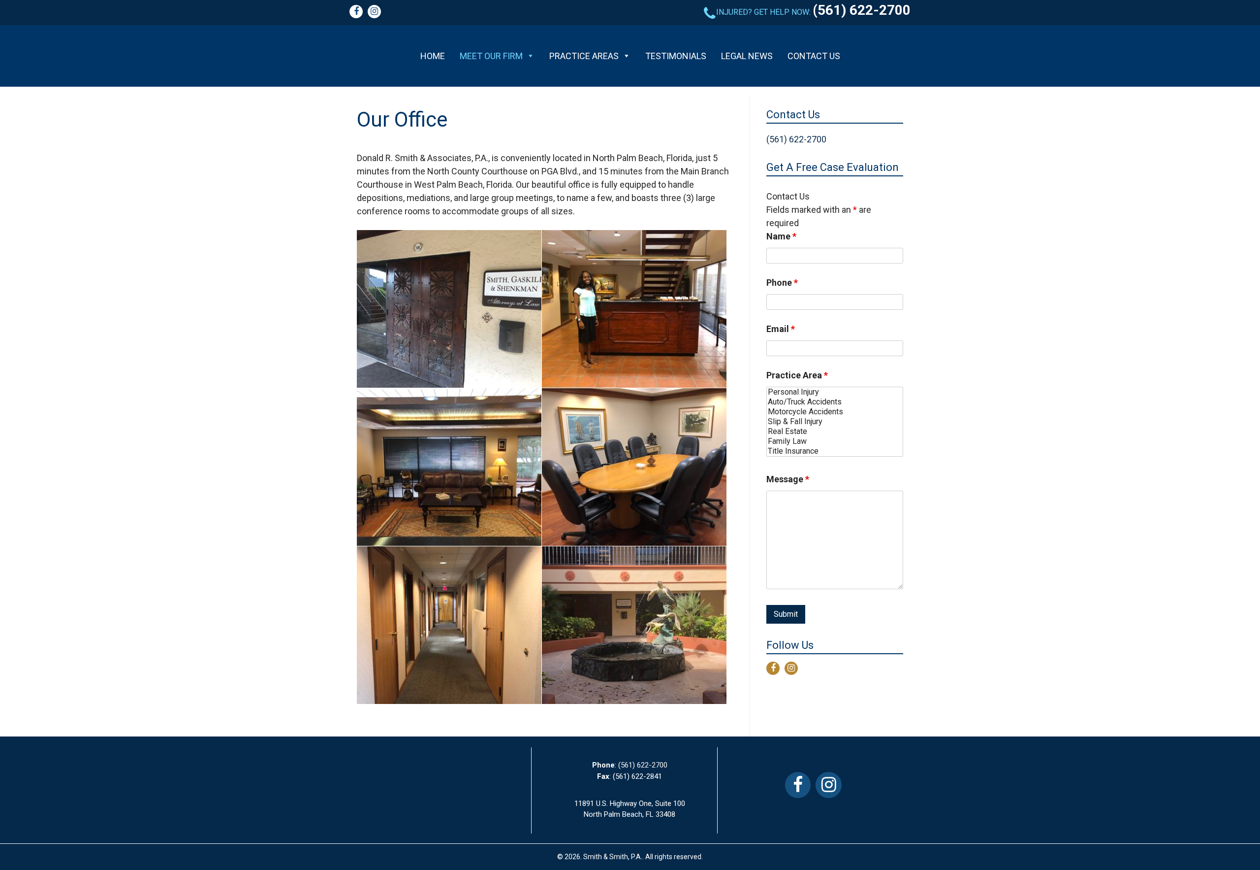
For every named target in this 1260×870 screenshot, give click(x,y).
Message (787, 479)
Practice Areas (584, 56)
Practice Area (797, 375)
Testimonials (675, 56)
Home (432, 56)
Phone (782, 282)
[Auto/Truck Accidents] (835, 402)
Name (781, 236)
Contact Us (814, 56)
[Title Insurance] (835, 451)
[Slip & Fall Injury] (835, 422)
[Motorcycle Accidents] (835, 412)
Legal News (747, 56)
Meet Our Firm (491, 56)
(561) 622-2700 (862, 10)
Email (780, 329)
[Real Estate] (835, 431)
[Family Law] (835, 441)
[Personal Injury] (835, 392)
